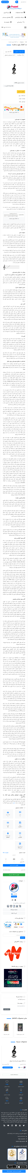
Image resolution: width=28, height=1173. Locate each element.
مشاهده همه (7, 1009)
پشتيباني (19, 22)
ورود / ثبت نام (5, 2)
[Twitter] (24, 1125)
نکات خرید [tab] (7, 51)
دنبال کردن (14, 896)
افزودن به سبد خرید (14, 865)
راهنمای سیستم (7, 17)
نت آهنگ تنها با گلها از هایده (19, 1061)
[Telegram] (15, 900)
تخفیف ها (6, 22)
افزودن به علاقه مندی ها (14, 874)
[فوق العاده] (9, 870)
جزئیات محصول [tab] (18, 51)
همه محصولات (19, 12)
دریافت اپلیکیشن (19, 17)
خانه (26, 42)
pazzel (15, 894)
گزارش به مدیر (21, 91)
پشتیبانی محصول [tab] (8, 55)
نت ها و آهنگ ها (21, 999)
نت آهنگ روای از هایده (21, 1006)
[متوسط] (6, 870)
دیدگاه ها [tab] (19, 55)
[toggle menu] (25, 27)
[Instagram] (12, 900)
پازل (14, 803)
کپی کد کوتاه (14, 913)
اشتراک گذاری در (8, 86)
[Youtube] (8, 1125)
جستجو (22, 937)
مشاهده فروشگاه (14, 909)
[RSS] (4, 1125)
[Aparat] (20, 1125)
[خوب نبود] (5, 870)
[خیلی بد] (3, 870)
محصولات (22, 42)
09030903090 (8, 27)
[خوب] (8, 870)
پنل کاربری (6, 12)
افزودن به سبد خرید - (14, 1171)
